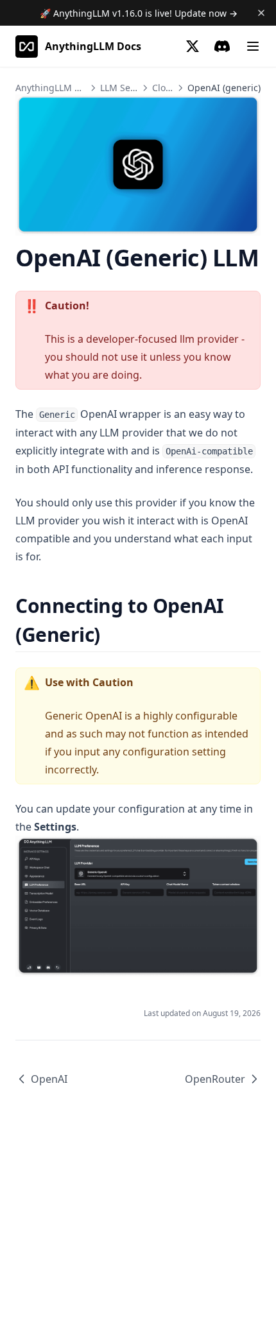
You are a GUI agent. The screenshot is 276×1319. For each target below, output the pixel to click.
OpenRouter (215, 1079)
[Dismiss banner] (261, 13)
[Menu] (253, 46)
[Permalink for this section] (111, 634)
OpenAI (49, 1079)
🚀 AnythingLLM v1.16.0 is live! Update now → (138, 13)
